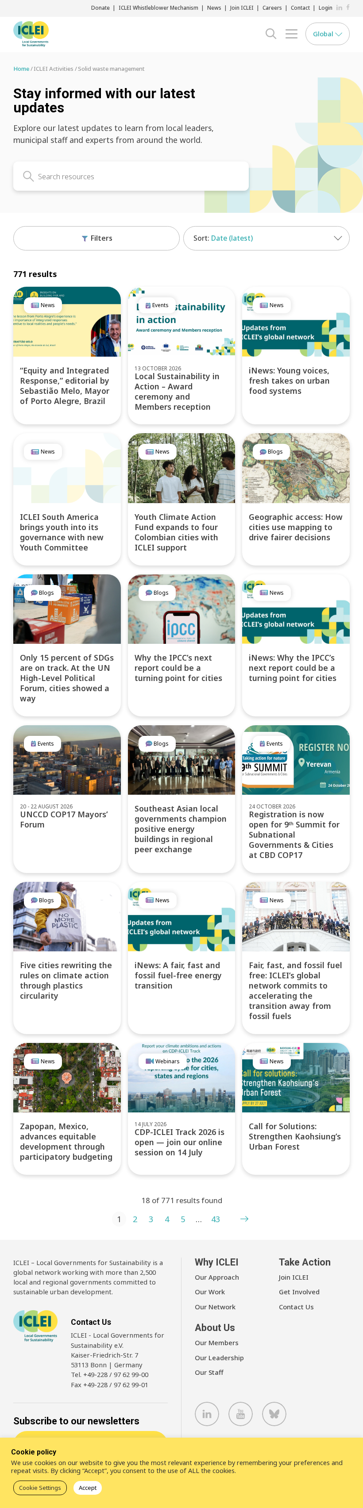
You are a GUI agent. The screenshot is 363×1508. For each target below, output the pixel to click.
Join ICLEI (242, 7)
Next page (244, 1219)
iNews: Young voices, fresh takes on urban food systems (289, 380)
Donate (100, 7)
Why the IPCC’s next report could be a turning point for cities (178, 667)
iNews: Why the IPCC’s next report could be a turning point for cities (292, 667)
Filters (100, 238)
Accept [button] (88, 1488)
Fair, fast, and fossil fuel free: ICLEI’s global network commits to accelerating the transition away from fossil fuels (295, 990)
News (214, 7)
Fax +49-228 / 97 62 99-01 (109, 1384)
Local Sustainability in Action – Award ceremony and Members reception (177, 391)
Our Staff (209, 1372)
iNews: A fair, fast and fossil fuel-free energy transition (178, 975)
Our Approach (217, 1277)
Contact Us (296, 1306)
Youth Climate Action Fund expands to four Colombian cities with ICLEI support (176, 532)
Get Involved (299, 1291)
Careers (272, 7)
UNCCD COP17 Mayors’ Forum (64, 819)
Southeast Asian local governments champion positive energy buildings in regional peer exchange (181, 828)
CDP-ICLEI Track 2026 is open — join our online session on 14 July (179, 1142)
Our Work (210, 1291)
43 (215, 1219)
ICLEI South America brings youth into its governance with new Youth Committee (62, 532)
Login (325, 7)
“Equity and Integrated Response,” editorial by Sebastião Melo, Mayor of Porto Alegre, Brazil (64, 385)
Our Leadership (219, 1357)
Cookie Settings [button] (40, 1488)
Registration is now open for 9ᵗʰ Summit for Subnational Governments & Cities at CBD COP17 (294, 834)
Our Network (215, 1306)
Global (324, 33)
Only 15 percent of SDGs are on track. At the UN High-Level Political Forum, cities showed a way (67, 678)
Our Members (217, 1342)
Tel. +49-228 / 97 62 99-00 (109, 1374)
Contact (300, 7)
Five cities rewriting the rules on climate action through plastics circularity (66, 980)
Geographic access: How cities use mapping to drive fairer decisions (296, 527)
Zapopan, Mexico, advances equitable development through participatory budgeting (66, 1141)
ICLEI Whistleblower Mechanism (158, 7)
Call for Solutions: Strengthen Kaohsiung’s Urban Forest (295, 1136)
